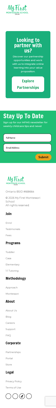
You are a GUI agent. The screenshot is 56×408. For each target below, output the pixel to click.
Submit (43, 157)
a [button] (36, 8)
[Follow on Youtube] (29, 396)
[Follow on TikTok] (22, 396)
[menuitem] (10, 223)
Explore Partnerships (28, 84)
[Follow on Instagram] (15, 396)
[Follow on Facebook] (8, 396)
